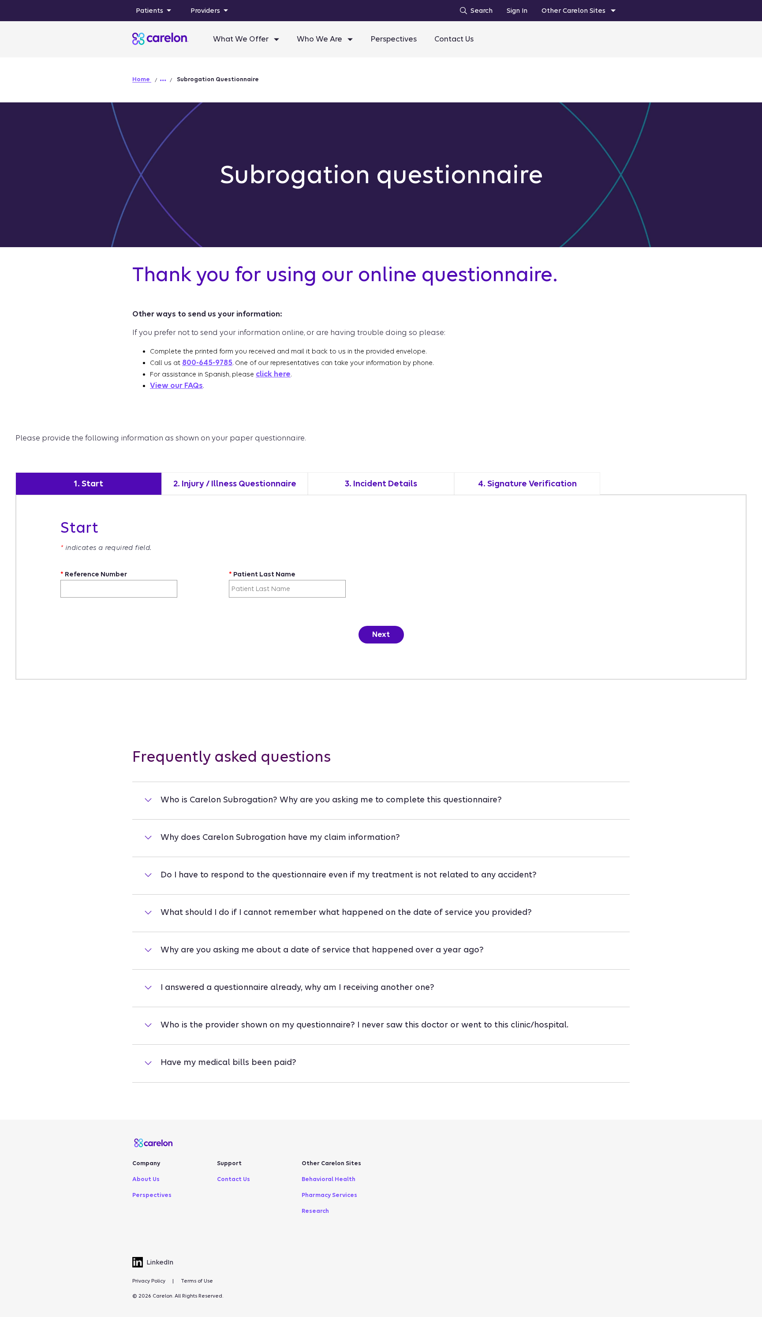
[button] (163, 80)
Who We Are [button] (320, 39)
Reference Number (93, 574)
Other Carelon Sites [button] (574, 11)
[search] (474, 10)
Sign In (517, 11)
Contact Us (454, 39)
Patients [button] (149, 11)
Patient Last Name (262, 574)
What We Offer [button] (241, 39)
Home (141, 79)
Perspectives (393, 39)
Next (381, 634)
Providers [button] (205, 11)
